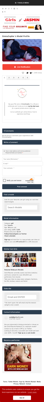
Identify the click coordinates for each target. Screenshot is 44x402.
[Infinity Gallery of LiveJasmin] (3, 8)
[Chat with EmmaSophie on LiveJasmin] (22, 42)
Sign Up (21, 381)
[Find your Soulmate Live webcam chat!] (22, 25)
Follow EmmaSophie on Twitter (15, 234)
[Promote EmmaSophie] (23, 77)
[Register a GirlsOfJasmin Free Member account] (2, 11)
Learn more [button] (32, 392)
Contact (28, 384)
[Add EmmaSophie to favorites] (23, 73)
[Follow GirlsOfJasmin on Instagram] (8, 8)
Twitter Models (13, 381)
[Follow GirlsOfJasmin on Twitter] (6, 8)
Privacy (16, 384)
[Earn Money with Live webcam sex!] (17, 345)
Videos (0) (14, 77)
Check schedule (9, 236)
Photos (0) (9, 77)
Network (22, 384)
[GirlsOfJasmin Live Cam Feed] (17, 8)
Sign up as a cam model (26, 333)
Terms (5, 381)
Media (39, 381)
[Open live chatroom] (22, 94)
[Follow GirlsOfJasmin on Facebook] (11, 8)
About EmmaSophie (4, 77)
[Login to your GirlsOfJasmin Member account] (5, 11)
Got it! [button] (22, 398)
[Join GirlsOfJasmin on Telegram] (14, 8)
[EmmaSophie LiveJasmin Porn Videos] (27, 77)
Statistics (18, 77)
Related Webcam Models (14, 269)
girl (12, 223)
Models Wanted (30, 381)
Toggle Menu (23, 3)
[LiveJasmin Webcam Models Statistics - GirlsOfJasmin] (22, 18)
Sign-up (7, 239)
